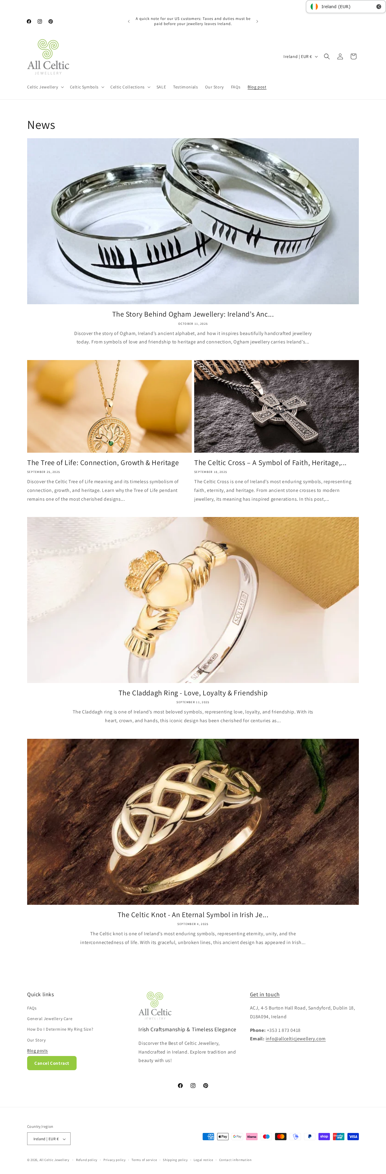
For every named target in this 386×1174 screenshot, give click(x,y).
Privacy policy (114, 1160)
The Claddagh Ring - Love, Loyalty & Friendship (193, 692)
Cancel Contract (51, 1063)
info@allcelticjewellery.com (296, 1039)
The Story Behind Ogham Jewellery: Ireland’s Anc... (193, 314)
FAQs (31, 1008)
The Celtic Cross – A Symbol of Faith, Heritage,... (270, 462)
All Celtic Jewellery (54, 1160)
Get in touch (265, 994)
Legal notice (203, 1160)
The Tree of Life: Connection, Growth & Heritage (103, 462)
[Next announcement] (257, 21)
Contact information (235, 1160)
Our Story (36, 1040)
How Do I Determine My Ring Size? (60, 1029)
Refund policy (86, 1160)
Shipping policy (175, 1160)
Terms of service (144, 1160)
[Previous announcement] (128, 21)
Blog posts (37, 1050)
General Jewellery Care (49, 1018)
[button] (45, 87)
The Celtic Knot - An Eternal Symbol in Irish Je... (193, 914)
